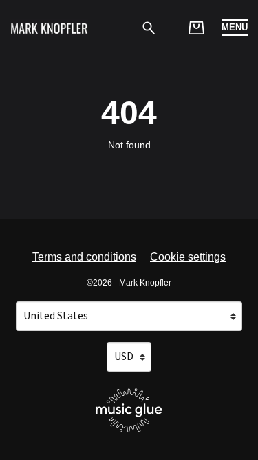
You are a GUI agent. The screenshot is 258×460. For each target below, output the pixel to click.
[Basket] (196, 28)
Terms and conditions (84, 257)
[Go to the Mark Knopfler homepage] (49, 28)
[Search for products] (148, 27)
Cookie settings (188, 257)
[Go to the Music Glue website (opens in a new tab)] (129, 410)
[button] (235, 27)
